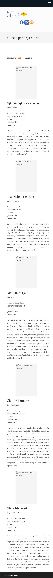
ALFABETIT (28, 58)
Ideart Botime (26, 14)
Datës (19, 58)
